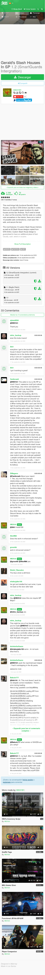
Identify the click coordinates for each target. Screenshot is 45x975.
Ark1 (12, 346)
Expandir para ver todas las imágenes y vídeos (22, 187)
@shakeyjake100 (17, 649)
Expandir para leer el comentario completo (26, 729)
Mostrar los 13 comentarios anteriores (22, 315)
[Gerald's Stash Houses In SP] (22, 152)
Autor (19, 524)
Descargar (24, 77)
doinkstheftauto (16, 646)
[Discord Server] (25, 92)
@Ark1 (12, 527)
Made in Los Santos (8, 966)
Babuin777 (14, 677)
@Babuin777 (15, 742)
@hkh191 (14, 680)
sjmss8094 (14, 320)
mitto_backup (15, 335)
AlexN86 (13, 536)
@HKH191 (14, 323)
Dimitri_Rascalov (17, 570)
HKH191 (17, 89)
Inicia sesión (28, 780)
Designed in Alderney (9, 964)
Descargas (9, 194)
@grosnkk (14, 561)
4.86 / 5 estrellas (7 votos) (9, 199)
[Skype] (14, 92)
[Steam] (20, 92)
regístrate (7, 782)
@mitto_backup (16, 612)
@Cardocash (15, 476)
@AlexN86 (23, 561)
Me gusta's (22, 194)
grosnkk (13, 547)
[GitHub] (23, 92)
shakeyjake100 (16, 581)
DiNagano (14, 473)
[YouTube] (17, 92)
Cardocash (14, 379)
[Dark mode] (38, 9)
